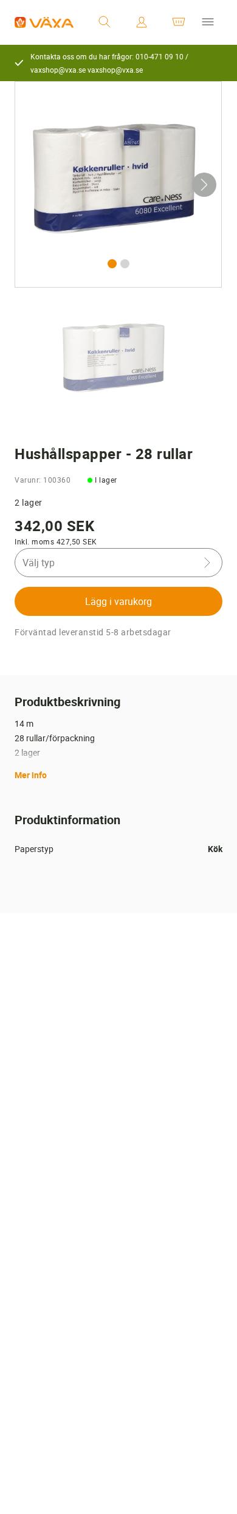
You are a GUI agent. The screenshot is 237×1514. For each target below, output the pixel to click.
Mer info (31, 775)
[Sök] (104, 22)
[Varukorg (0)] (178, 22)
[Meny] (207, 22)
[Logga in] (141, 22)
